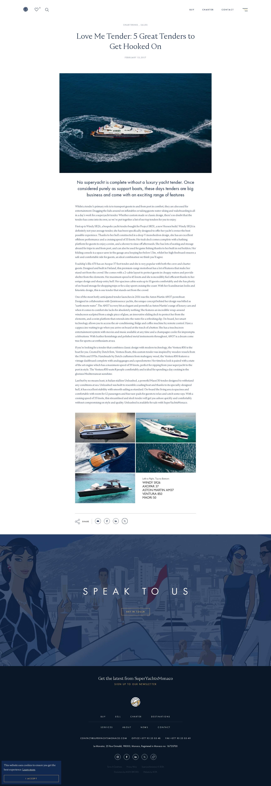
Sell (118, 716)
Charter (208, 9)
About (126, 727)
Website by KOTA (150, 772)
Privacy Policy (132, 766)
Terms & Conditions (114, 766)
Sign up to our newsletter (135, 684)
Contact (228, 9)
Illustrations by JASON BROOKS (126, 772)
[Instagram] (118, 757)
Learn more (28, 769)
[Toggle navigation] (245, 10)
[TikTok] (152, 757)
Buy (192, 9)
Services (107, 727)
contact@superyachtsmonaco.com (103, 738)
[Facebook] (126, 757)
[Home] (25, 9)
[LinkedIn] (135, 757)
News (144, 727)
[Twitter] (144, 757)
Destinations (160, 716)
